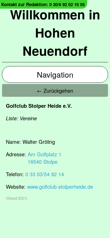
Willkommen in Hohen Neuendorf (55, 32)
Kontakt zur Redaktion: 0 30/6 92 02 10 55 (43, 4)
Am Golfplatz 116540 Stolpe (44, 157)
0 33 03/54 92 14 (44, 174)
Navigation (55, 74)
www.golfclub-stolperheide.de (60, 186)
